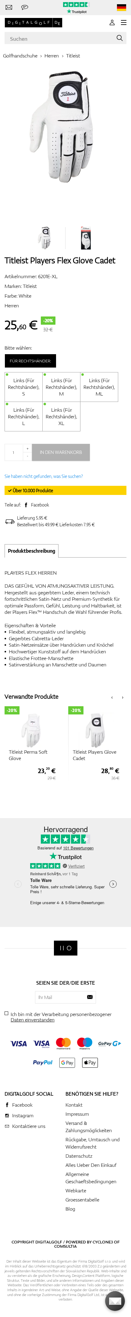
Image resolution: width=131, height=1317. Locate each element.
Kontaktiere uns (28, 1126)
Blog (70, 1208)
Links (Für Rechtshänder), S (23, 387)
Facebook (40, 505)
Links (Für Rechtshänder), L (23, 416)
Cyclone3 (103, 1242)
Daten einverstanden (33, 1019)
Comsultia (65, 1246)
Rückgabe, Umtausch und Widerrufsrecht (93, 1143)
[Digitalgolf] (65, 948)
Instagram (23, 1115)
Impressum (77, 1114)
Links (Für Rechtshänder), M (61, 387)
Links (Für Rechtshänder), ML (99, 387)
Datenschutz (79, 1156)
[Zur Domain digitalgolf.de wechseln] (121, 8)
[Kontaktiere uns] (9, 7)
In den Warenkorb (61, 452)
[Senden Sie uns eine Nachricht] (24, 7)
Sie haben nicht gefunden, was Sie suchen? (44, 476)
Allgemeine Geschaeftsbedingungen (91, 1178)
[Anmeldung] (112, 22)
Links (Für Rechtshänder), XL (61, 416)
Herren (51, 55)
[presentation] (112, 696)
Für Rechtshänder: (30, 361)
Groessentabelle (82, 1199)
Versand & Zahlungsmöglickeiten (89, 1127)
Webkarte (76, 1190)
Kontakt (74, 1104)
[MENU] (124, 22)
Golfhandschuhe (20, 55)
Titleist (73, 55)
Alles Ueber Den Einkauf (91, 1165)
